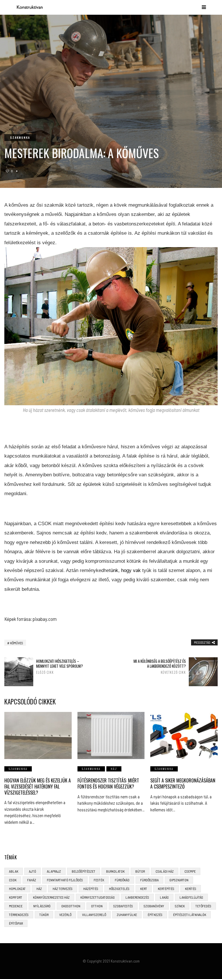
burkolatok (115, 871)
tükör (44, 915)
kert (143, 889)
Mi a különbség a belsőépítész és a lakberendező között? (160, 666)
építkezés (155, 915)
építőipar (16, 923)
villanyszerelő (94, 915)
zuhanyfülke (127, 915)
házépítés (90, 889)
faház (31, 880)
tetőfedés (203, 906)
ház (39, 889)
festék (99, 880)
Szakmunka (20, 137)
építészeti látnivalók (189, 915)
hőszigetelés (119, 889)
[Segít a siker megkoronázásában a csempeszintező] (184, 735)
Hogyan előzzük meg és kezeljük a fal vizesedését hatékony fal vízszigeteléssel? (37, 786)
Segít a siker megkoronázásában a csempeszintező (182, 783)
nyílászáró (42, 906)
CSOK (12, 880)
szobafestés (123, 906)
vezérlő (65, 915)
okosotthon (70, 906)
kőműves (16, 643)
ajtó (32, 871)
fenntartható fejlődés (65, 880)
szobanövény (154, 906)
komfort (15, 897)
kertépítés (166, 889)
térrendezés (19, 915)
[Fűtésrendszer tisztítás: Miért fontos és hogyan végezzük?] (111, 735)
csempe (190, 871)
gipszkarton (178, 880)
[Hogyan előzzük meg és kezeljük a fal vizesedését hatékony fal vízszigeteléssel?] (38, 735)
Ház (114, 769)
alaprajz (54, 871)
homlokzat (17, 889)
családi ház (165, 871)
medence (16, 906)
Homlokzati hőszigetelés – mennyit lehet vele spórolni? (59, 666)
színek (180, 906)
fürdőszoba (149, 880)
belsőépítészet (83, 871)
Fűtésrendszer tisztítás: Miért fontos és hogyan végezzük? (108, 783)
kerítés (190, 889)
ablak (13, 871)
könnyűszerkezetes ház (51, 897)
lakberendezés (137, 897)
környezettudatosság (97, 897)
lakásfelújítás (191, 897)
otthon (97, 906)
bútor (140, 871)
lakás (164, 897)
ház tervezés (63, 889)
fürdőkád (122, 880)
